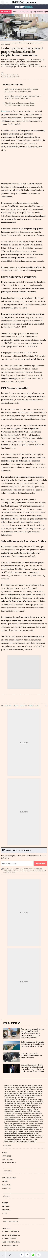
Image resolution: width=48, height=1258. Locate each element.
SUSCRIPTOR (6, 1188)
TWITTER (5, 1203)
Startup (31, 706)
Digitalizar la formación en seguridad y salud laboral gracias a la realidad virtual (21, 90)
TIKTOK (4, 1213)
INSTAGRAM (6, 1210)
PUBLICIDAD (6, 1185)
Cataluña (8, 706)
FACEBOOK (5, 1206)
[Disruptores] (24, 6)
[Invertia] (30, 2)
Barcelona (5, 111)
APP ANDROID (6, 1156)
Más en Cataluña (11, 1023)
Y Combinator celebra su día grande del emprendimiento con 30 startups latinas (19, 104)
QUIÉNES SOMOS (7, 1159)
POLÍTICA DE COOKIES (9, 1238)
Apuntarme (40, 863)
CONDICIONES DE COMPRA (11, 1235)
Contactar (7, 1171)
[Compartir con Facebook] (22, 1254)
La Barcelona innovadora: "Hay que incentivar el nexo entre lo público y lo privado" (23, 97)
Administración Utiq (10, 1245)
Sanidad (15, 706)
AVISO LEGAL (6, 1228)
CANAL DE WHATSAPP (9, 1163)
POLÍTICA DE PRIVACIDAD (10, 1232)
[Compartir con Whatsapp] (33, 1254)
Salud (37, 706)
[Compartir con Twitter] (28, 1254)
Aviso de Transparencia (11, 1242)
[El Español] (18, 2)
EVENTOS (5, 1181)
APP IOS (4, 1153)
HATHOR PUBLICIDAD (9, 1178)
